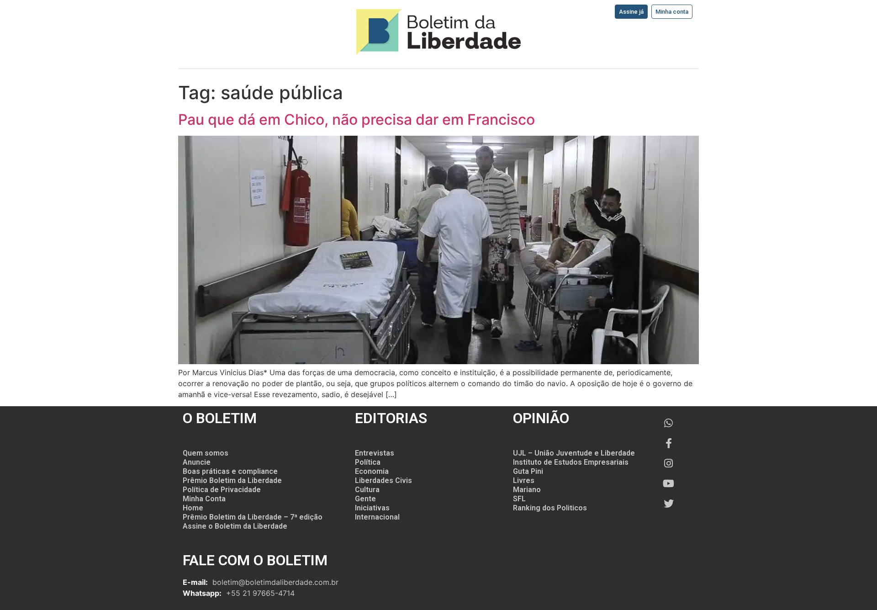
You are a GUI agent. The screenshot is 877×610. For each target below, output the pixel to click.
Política (367, 462)
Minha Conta (204, 498)
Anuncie (197, 462)
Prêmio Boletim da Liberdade (232, 480)
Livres (523, 480)
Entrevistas (374, 453)
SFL (519, 498)
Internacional (377, 517)
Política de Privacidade (222, 489)
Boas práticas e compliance (230, 471)
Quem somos (205, 453)
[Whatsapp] (669, 423)
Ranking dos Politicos (550, 508)
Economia (372, 471)
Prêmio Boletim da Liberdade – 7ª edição (252, 517)
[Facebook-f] (669, 443)
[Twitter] (669, 503)
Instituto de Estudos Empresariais (571, 462)
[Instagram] (669, 463)
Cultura (367, 489)
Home (193, 508)
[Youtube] (669, 483)
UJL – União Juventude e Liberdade (574, 453)
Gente (365, 498)
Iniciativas (372, 508)
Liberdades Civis (383, 480)
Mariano (527, 489)
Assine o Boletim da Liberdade (235, 526)
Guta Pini (528, 471)
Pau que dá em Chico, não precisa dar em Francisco (356, 119)
